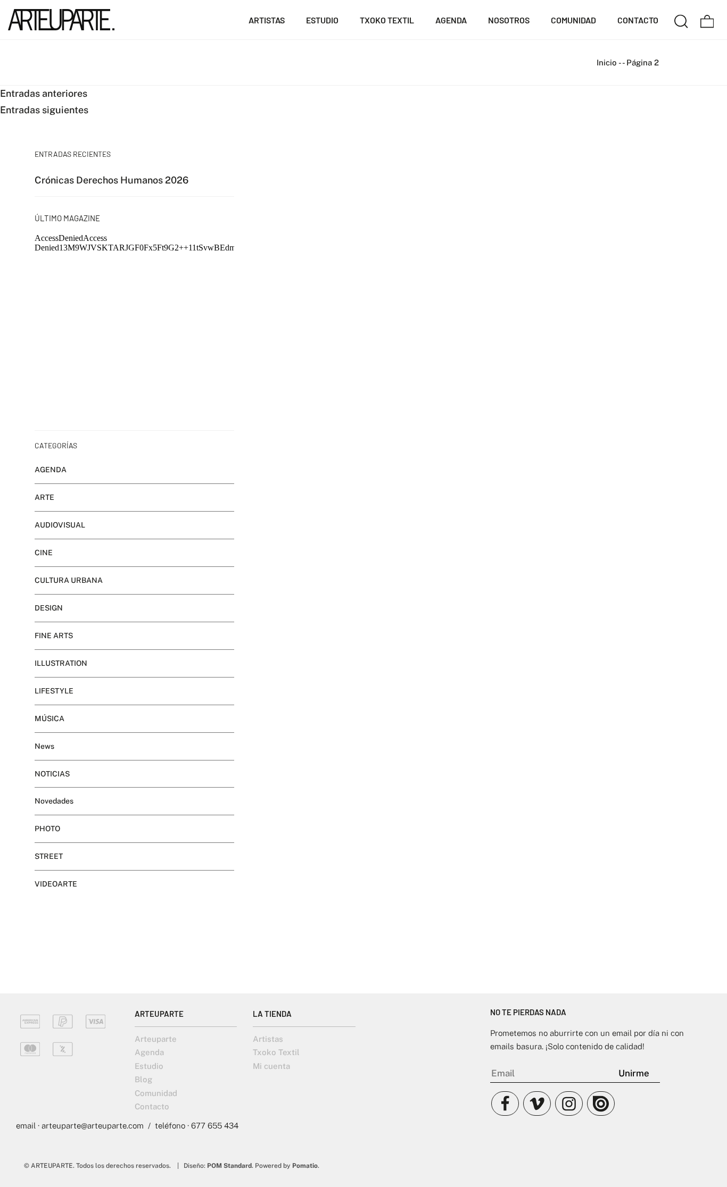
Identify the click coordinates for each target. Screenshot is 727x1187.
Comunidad (156, 1093)
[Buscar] (681, 19)
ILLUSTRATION (61, 663)
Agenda (149, 1052)
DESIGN (49, 608)
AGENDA (51, 469)
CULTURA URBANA (69, 580)
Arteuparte (156, 1038)
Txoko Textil (276, 1052)
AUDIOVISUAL (60, 525)
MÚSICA (49, 718)
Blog (143, 1079)
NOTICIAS (52, 774)
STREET (49, 856)
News (44, 746)
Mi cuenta (271, 1066)
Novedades (54, 801)
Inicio (607, 62)
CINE (44, 552)
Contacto (152, 1106)
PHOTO (47, 829)
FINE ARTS (54, 635)
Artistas (268, 1038)
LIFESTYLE (54, 691)
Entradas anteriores (43, 93)
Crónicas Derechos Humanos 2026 (111, 180)
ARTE (44, 497)
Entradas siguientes (44, 109)
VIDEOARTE (56, 884)
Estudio (149, 1066)
